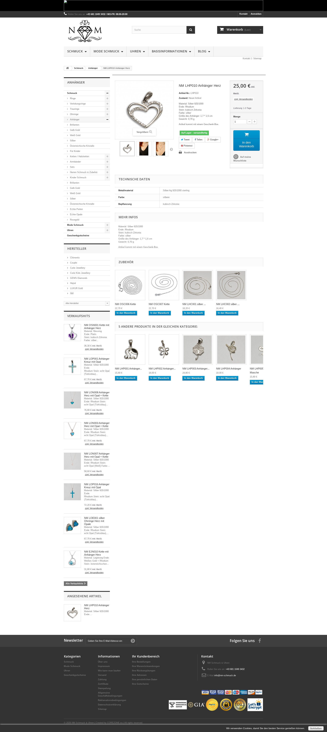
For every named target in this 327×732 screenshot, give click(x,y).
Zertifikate (103, 684)
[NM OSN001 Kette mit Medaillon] (72, 332)
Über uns (102, 662)
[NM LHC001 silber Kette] (197, 285)
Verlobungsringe (77, 103)
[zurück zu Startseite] (67, 68)
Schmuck (75, 51)
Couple (73, 262)
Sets (72, 167)
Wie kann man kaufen (109, 670)
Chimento (74, 257)
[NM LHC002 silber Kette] (231, 285)
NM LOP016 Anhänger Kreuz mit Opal (96, 486)
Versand (102, 675)
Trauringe (74, 109)
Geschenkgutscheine (78, 235)
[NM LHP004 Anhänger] (231, 349)
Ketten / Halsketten (79, 156)
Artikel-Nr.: (184, 93)
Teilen (199, 139)
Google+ (214, 139)
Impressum (104, 666)
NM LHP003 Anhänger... (195, 368)
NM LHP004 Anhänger (228, 368)
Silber (72, 140)
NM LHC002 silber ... (227, 304)
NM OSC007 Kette (159, 304)
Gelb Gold (74, 130)
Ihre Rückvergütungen (143, 670)
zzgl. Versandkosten (94, 349)
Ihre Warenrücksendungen (146, 666)
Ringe (72, 98)
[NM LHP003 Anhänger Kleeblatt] (197, 349)
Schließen (316, 728)
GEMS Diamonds (78, 278)
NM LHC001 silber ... (194, 304)
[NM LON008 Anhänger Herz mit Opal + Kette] (72, 399)
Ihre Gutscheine (140, 684)
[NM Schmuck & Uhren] (95, 31)
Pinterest (187, 145)
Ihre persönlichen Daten (144, 679)
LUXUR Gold (76, 288)
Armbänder (75, 161)
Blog (202, 51)
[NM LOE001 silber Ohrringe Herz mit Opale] (72, 525)
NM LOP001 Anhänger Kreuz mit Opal (96, 360)
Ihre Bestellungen (141, 662)
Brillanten (74, 125)
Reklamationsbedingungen (112, 700)
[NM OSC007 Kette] (164, 285)
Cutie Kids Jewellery (79, 273)
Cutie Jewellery (77, 268)
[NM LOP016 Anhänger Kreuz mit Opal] (72, 491)
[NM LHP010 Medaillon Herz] (127, 148)
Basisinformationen (169, 51)
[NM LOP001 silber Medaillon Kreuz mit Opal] (72, 366)
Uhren (135, 51)
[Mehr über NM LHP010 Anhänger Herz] (72, 612)
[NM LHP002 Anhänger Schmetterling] (164, 349)
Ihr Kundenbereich (145, 656)
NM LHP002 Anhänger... (162, 368)
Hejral (72, 283)
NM (71, 293)
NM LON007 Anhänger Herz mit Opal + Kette (97, 455)
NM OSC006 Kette (125, 304)
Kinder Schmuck (77, 177)
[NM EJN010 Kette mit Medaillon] (72, 559)
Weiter (171, 149)
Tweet (186, 139)
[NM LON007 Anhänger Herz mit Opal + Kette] (72, 461)
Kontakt (243, 14)
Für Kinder (74, 151)
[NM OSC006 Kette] (130, 285)
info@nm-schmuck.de (225, 675)
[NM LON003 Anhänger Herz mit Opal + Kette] (72, 430)
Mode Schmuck (106, 51)
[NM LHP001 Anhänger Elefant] (130, 349)
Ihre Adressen (139, 675)
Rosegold (74, 219)
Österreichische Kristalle (81, 146)
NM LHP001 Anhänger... (128, 368)
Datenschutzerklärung (109, 704)
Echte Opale (75, 214)
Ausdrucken (190, 152)
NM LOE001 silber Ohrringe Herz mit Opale (94, 520)
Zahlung (102, 679)
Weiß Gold (74, 135)
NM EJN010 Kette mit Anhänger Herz (96, 553)
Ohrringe (73, 114)
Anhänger (74, 119)
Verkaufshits (78, 316)
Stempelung (104, 688)
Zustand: (183, 98)
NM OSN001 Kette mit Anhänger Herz (96, 327)
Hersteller (76, 248)
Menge (236, 116)
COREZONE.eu (115, 722)
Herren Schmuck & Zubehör (83, 172)
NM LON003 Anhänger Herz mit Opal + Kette (97, 424)
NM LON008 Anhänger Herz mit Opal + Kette (97, 394)
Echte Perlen (76, 209)
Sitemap (257, 58)
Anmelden (256, 14)
